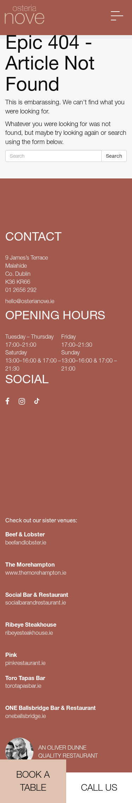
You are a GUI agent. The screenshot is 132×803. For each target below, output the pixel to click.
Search (114, 156)
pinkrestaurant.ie (25, 662)
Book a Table (33, 781)
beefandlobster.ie (25, 542)
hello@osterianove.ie (29, 301)
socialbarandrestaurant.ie (35, 602)
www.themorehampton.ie (35, 572)
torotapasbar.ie (23, 685)
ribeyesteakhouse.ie (29, 632)
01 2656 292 (21, 289)
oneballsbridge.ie (25, 715)
